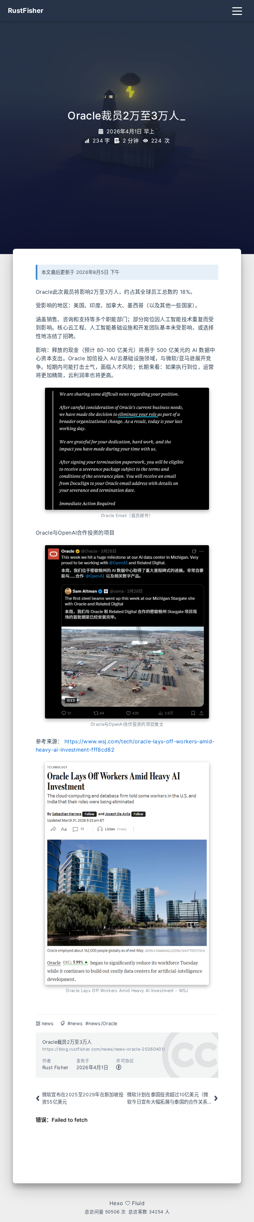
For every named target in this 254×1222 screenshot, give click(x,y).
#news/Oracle (101, 1023)
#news (75, 1023)
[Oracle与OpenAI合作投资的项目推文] (127, 632)
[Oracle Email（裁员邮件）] (127, 449)
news (48, 1023)
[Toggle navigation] (237, 10)
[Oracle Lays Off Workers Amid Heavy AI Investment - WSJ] (127, 873)
